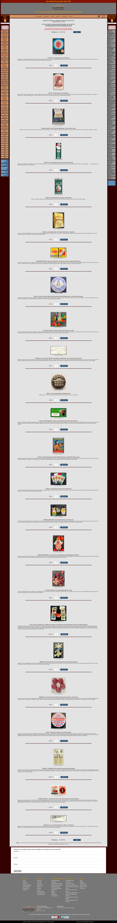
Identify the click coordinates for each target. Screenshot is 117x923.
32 (60, 842)
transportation (54, 895)
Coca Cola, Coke (5, 69)
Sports (4, 119)
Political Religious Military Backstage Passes (111, 168)
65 (56, 844)
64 (54, 844)
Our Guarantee (46, 16)
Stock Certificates (4, 121)
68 (60, 844)
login (81, 880)
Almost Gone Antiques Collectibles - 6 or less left (4, 47)
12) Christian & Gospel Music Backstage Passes (111, 118)
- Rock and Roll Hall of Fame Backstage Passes (111, 132)
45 (79, 842)
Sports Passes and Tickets (111, 171)
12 (31, 842)
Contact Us (58, 16)
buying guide (40, 891)
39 (70, 842)
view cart (39, 882)
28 (54, 842)
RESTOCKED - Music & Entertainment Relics (111, 40)
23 (47, 842)
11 (29, 842)
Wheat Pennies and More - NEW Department (5, 35)
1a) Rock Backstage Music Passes (111, 58)
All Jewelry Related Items (4, 51)
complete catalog (55, 880)
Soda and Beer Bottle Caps (4, 117)
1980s (5, 155)
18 (40, 842)
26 (51, 842)
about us (25, 882)
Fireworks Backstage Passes (110, 154)
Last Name (16, 864)
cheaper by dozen (70, 883)
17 (38, 842)
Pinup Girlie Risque (4, 94)
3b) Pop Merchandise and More (111, 77)
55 (94, 842)
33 (62, 842)
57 (97, 842)
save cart (39, 883)
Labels (4, 75)
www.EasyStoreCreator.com (87, 921)
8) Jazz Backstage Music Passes (111, 102)
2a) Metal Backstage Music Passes (111, 66)
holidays (53, 892)
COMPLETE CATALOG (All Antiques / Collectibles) (4, 39)
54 (92, 842)
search (38, 889)
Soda (5, 114)
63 (53, 844)
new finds (53, 882)
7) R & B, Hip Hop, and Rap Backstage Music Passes (111, 98)
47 (82, 842)
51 (88, 842)
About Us (52, 16)
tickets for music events (71, 885)
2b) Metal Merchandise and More (111, 70)
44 (78, 842)
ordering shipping (27, 885)
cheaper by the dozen (56, 883)
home (24, 880)
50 (87, 842)
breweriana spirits (55, 886)
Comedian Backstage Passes (110, 150)
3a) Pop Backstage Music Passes (111, 74)
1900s (5, 137)
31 (59, 842)
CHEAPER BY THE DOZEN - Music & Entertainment (111, 50)
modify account (83, 885)
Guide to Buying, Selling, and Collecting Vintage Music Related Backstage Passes (111, 183)
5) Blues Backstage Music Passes (111, 85)
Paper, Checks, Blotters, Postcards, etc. (4, 87)
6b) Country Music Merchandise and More (111, 93)
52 (89, 842)
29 (56, 842)
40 (72, 842)
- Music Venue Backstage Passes (111, 139)
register (82, 882)
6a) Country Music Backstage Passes (111, 89)
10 (28, 842)
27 (53, 842)
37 (67, 842)
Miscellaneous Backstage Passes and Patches (111, 163)
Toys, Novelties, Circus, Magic (5, 128)
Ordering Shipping (38, 16)
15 (35, 842)
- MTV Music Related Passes (111, 136)
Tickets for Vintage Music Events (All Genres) (111, 122)
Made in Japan (4, 80)
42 (75, 842)
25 (50, 842)
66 (57, 844)
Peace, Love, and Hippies (4, 91)
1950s (5, 148)
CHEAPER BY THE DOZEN (4, 43)
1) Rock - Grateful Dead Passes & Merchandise (111, 54)
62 (51, 844)
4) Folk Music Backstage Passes (110, 81)
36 (66, 842)
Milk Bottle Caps (5, 82)
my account (82, 888)
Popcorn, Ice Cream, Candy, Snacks (4, 103)
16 (37, 842)
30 (57, 842)
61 (50, 844)
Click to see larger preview (59, 54)
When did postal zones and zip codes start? (4, 168)
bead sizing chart (41, 892)
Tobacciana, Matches (4, 124)
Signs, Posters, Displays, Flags (5, 112)
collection (39, 880)
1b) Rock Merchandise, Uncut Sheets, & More (111, 62)
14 (34, 842)
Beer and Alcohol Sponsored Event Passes (111, 146)
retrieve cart (40, 885)
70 (63, 844)
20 (43, 842)
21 (44, 842)
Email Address (16, 851)
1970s (5, 153)
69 (62, 844)
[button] (77, 32)
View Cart (70, 16)
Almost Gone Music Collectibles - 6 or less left (111, 45)
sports (52, 891)
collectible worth (41, 894)
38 (69, 842)
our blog (25, 889)
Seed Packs (4, 109)
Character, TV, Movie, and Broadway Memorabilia (4, 66)
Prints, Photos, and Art (5, 106)
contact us (25, 883)
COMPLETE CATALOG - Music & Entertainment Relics (111, 36)
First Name (16, 857)
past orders (82, 883)
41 (73, 842)
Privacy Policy (64, 16)
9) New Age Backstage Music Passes (111, 105)
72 (66, 844)
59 (100, 842)
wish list (39, 886)
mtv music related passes (72, 892)
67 (59, 844)
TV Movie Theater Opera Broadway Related (111, 174)
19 (41, 842)
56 (95, 842)
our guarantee (26, 886)
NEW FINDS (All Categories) (5, 31)
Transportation (4, 133)
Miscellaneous (4, 84)
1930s (5, 144)
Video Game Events (110, 178)
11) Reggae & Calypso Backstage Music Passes (111, 113)
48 (84, 842)
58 (98, 842)
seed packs (54, 894)
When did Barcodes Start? (4, 172)
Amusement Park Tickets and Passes (111, 142)
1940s (5, 146)
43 (76, 842)
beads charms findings (56, 885)
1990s (5, 157)
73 (67, 844)
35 (65, 842)
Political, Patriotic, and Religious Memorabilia (4, 98)
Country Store (4, 71)
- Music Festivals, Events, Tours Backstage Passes (111, 127)
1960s (5, 150)
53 (91, 842)
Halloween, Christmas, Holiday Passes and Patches (111, 158)
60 (48, 844)
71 (65, 844)
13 (32, 842)
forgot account (83, 886)
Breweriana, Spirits (4, 62)
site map (39, 888)
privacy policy (26, 888)
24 (48, 842)
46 (81, 842)
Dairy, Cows (4, 73)
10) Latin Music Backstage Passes (111, 109)
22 (46, 842)
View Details (97, 36)
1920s (5, 142)
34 (63, 842)
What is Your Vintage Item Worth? (3, 161)
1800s (5, 135)
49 (85, 842)
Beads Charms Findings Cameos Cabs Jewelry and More (4, 55)
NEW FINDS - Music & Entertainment (111, 31)
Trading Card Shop (4, 131)
